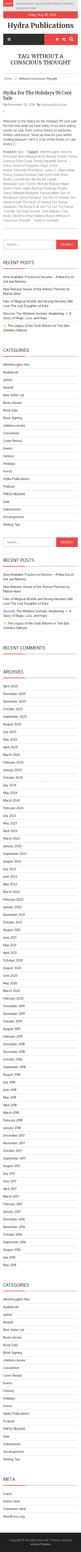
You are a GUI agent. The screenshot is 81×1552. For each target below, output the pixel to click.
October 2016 (12, 1234)
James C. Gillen (55, 170)
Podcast (9, 486)
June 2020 (10, 975)
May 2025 (10, 739)
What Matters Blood (40, 216)
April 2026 (10, 686)
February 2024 (13, 808)
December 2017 (14, 1135)
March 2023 (11, 838)
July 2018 (9, 1082)
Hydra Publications (41, 25)
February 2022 (13, 899)
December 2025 (14, 694)
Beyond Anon (36, 156)
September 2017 (14, 1158)
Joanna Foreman (25, 174)
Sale (20, 152)
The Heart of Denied (36, 202)
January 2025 (12, 770)
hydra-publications (54, 104)
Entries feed (11, 1501)
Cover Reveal (12, 441)
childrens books (14, 425)
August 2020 (12, 968)
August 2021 (11, 930)
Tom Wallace (50, 211)
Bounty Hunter (56, 156)
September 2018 (14, 1067)
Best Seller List (13, 395)
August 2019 (12, 1029)
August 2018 (11, 1074)
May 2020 (10, 983)
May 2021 (9, 945)
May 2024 (10, 793)
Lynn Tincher (27, 184)
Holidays (9, 463)
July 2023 (9, 815)
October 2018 (12, 1059)
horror (7, 471)
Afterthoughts (50, 152)
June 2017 (9, 1181)
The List (51, 206)
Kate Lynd (44, 174)
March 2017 (11, 1196)
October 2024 (13, 777)
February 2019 (13, 1036)
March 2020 (11, 991)
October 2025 (13, 709)
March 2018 (11, 1112)
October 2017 (12, 1151)
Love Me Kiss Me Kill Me (29, 179)
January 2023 (12, 846)
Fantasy (8, 456)
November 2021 (14, 914)
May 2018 (9, 1097)
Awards (8, 387)
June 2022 (10, 876)
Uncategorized (13, 517)
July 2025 (9, 732)
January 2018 (12, 1128)
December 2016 (14, 1219)
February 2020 (13, 998)
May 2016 (9, 1265)
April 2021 (10, 953)
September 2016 (14, 1242)
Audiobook (10, 372)
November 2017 (14, 1143)
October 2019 (12, 1021)
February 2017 (12, 1204)
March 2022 (11, 892)
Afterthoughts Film (16, 364)
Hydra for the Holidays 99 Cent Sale (37, 95)
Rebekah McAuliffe (26, 193)
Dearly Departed (44, 161)
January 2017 (12, 1211)
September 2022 (15, 854)
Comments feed (14, 1509)
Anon (21, 156)
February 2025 (13, 762)
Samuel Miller (49, 193)
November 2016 (14, 1227)
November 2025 (14, 701)
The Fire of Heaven (55, 197)
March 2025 (11, 755)
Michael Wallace (48, 184)
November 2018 (14, 1052)
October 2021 (12, 922)
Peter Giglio (22, 188)
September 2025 (15, 716)
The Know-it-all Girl (31, 206)
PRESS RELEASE (14, 494)
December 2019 (14, 1006)
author (8, 380)
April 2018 (10, 1105)
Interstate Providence (29, 170)
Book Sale (10, 410)
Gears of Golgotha (26, 165)
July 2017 (9, 1173)
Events (7, 448)
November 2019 (14, 1013)
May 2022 (10, 884)
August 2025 (12, 724)
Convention (11, 433)
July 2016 (9, 1257)
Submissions (12, 509)
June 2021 (9, 937)
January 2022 (12, 907)
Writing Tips (11, 524)
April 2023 (10, 831)
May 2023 (10, 823)
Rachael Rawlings (44, 188)
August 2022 (12, 861)
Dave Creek (24, 161)
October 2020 (13, 960)
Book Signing (12, 418)
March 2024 (11, 800)
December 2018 (14, 1044)
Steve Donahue (30, 197)
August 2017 (11, 1166)
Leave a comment (46, 220)
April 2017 (10, 1189)
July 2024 (9, 785)
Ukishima (18, 216)
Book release (12, 402)
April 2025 (10, 747)
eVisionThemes (40, 1544)
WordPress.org (14, 1516)
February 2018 (12, 1120)
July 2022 (9, 869)
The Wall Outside (28, 211)
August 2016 (12, 1250)
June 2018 (9, 1090)
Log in (7, 1493)
